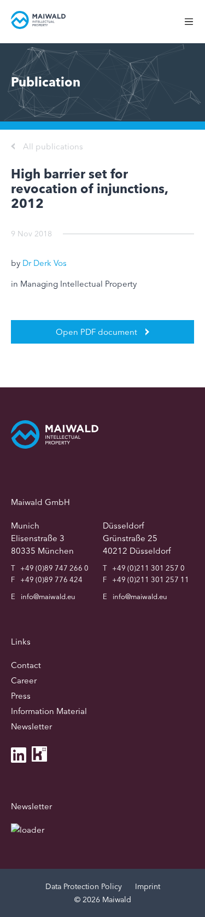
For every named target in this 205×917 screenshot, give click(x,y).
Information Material (49, 711)
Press (21, 695)
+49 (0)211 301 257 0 (148, 568)
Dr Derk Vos (44, 263)
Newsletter (31, 726)
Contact (26, 665)
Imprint (147, 886)
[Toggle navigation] (194, 27)
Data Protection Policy (83, 886)
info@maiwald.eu (48, 596)
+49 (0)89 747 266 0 (54, 568)
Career (24, 680)
